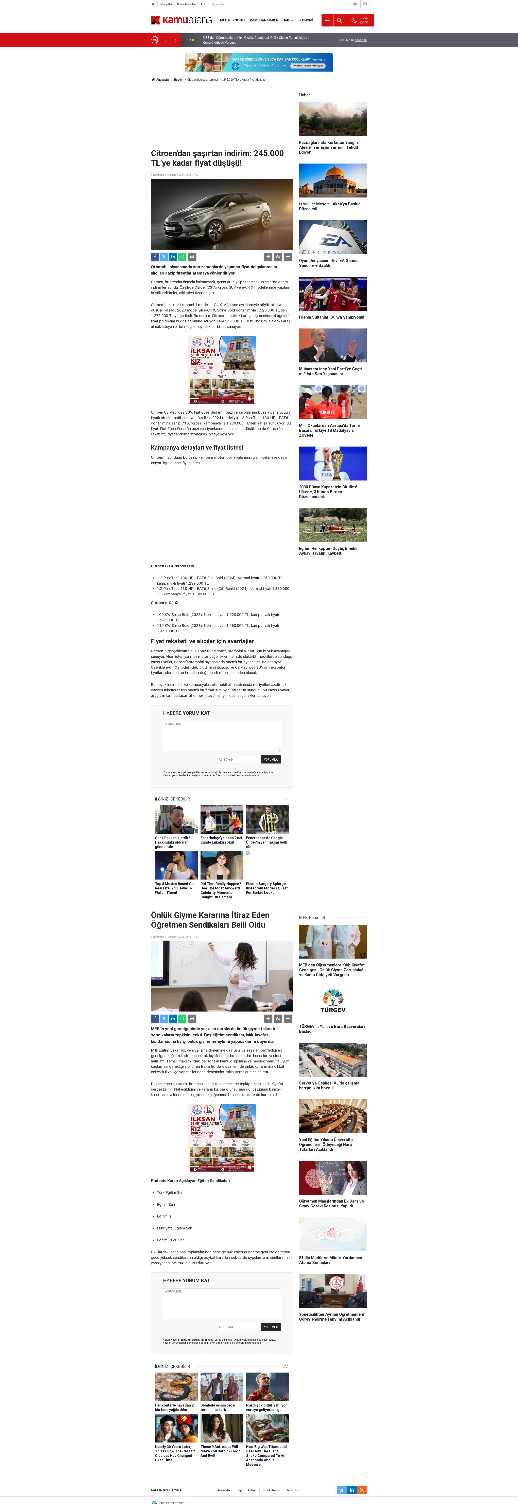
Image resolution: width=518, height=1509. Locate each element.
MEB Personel (233, 20)
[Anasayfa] (153, 4)
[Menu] (327, 20)
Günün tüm (353, 40)
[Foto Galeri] (365, 4)
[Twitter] (164, 257)
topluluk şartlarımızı (194, 772)
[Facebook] (155, 257)
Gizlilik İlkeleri (271, 1490)
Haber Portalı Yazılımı (171, 1503)
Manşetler (166, 4)
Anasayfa (162, 79)
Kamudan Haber (264, 20)
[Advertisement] (222, 118)
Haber (288, 20)
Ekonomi (305, 20)
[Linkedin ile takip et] (352, 1490)
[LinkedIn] (173, 257)
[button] (268, 257)
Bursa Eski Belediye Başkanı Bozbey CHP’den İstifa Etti (242, 40)
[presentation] (165, 40)
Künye (239, 1490)
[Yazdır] (192, 257)
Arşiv (204, 4)
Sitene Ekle (218, 4)
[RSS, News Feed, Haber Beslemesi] (362, 1490)
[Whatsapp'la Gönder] (182, 257)
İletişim (252, 1490)
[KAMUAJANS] (181, 20)
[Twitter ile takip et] (342, 1490)
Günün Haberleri (186, 4)
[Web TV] (355, 4)
